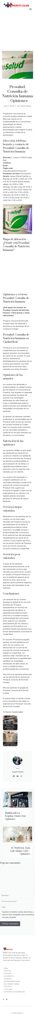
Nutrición (7, 973)
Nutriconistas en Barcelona (14, 992)
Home (6, 968)
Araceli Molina (25, 106)
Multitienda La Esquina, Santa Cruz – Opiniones (16, 816)
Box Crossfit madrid (11, 984)
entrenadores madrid (12, 981)
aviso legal (8, 989)
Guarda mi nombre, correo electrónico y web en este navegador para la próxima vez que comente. (18, 914)
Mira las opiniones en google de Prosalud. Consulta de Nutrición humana (15, 690)
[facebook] (6, 999)
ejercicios (7, 971)
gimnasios (7, 979)
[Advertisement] (17, 32)
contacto (7, 986)
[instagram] (3, 999)
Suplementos (9, 976)
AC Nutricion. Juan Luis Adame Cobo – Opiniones (20, 851)
